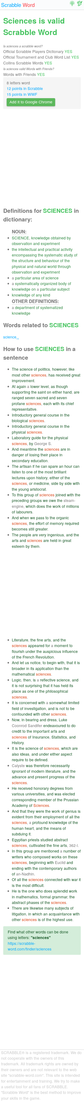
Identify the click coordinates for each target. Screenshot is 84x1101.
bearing (32, 719)
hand (67, 392)
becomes (20, 529)
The (15, 369)
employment (53, 816)
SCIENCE (20, 237)
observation (22, 243)
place (53, 454)
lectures (18, 477)
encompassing (24, 255)
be (72, 708)
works (56, 856)
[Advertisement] (42, 159)
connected (53, 879)
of (75, 255)
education (39, 460)
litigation (19, 914)
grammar (59, 896)
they (31, 811)
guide (36, 437)
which (31, 506)
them (35, 546)
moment (61, 645)
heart (29, 828)
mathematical (23, 674)
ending (17, 868)
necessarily (60, 765)
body (62, 283)
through (64, 266)
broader (18, 668)
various (18, 794)
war (75, 879)
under (30, 651)
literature (53, 771)
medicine (41, 483)
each (47, 403)
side (54, 483)
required (72, 523)
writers (17, 856)
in (61, 415)
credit (16, 731)
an (61, 466)
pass (40, 517)
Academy (20, 805)
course (53, 415)
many (49, 908)
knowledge (40, 237)
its (63, 403)
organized (48, 283)
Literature (20, 640)
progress (56, 776)
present (41, 776)
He (14, 788)
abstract (61, 839)
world (52, 266)
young (23, 489)
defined (41, 759)
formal (45, 896)
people (25, 534)
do (73, 725)
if (33, 466)
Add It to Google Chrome (30, 102)
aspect (66, 754)
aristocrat (38, 489)
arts (15, 540)
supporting (21, 392)
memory (57, 523)
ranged (18, 397)
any (39, 295)
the (14, 249)
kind (46, 295)
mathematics (27, 896)
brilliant (60, 471)
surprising (33, 685)
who (27, 856)
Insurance (40, 737)
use (69, 919)
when (24, 517)
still (31, 529)
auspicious (52, 651)
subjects (62, 908)
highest (59, 919)
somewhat (58, 702)
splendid (60, 891)
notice (35, 662)
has (51, 375)
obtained (58, 237)
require (18, 759)
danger (18, 454)
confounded (22, 714)
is (78, 662)
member (44, 799)
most (16, 375)
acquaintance (60, 914)
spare (53, 466)
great (76, 375)
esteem (18, 546)
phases (33, 902)
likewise (36, 908)
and (36, 243)
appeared (36, 645)
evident (18, 816)
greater (41, 529)
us (27, 662)
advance (19, 776)
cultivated (37, 845)
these (73, 856)
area (36, 277)
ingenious (55, 534)
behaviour (50, 260)
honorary (41, 788)
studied (46, 839)
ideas (24, 754)
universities (35, 794)
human (18, 828)
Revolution (45, 657)
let (22, 662)
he (38, 466)
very (42, 534)
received (63, 375)
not (21, 685)
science (52, 277)
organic (62, 517)
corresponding (24, 799)
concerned (28, 702)
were (40, 811)
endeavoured (54, 725)
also (15, 754)
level (45, 386)
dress (52, 719)
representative (24, 409)
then (27, 680)
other (25, 375)
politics (44, 369)
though (62, 386)
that (70, 662)
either (57, 392)
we (45, 500)
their (44, 454)
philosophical (57, 691)
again (21, 386)
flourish (18, 651)
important (41, 731)
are (76, 392)
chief (70, 403)
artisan (25, 466)
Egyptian (19, 839)
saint (42, 392)
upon (30, 477)
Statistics (59, 737)
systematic (53, 255)
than (58, 668)
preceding (20, 500)
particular (23, 277)
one (29, 471)
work (57, 506)
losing (34, 454)
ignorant (19, 771)
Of (14, 879)
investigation (35, 708)
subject (63, 289)
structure (25, 260)
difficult (38, 885)
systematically (27, 283)
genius (71, 811)
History (18, 742)
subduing (20, 834)
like (72, 369)
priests (33, 839)
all (71, 816)
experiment (50, 243)
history (41, 477)
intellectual (27, 249)
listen (16, 471)
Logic (16, 680)
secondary (21, 460)
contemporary (51, 868)
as (53, 386)
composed (41, 856)
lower (35, 386)
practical (52, 249)
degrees (57, 788)
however (59, 369)
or (31, 483)
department (25, 307)
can (44, 466)
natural (40, 266)
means (56, 828)
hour (68, 466)
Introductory (22, 415)
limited (73, 702)
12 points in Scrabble (25, 88)
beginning (37, 862)
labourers (24, 511)
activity (67, 249)
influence (70, 651)
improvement (23, 380)
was (29, 765)
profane (18, 403)
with (56, 403)
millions (72, 506)
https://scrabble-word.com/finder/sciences (29, 946)
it (75, 662)
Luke (63, 719)
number (69, 851)
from (69, 788)
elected (68, 794)
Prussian (71, 799)
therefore (41, 765)
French (28, 657)
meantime (28, 449)
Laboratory (21, 437)
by (69, 237)
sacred (42, 397)
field (15, 708)
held (53, 540)
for (44, 437)
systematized (51, 307)
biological (20, 420)
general (39, 415)
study (68, 255)
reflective (48, 680)
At (14, 386)
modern (37, 771)
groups (36, 500)
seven (30, 397)
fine (40, 640)
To (14, 494)
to (23, 471)
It (13, 702)
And (15, 449)
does (41, 506)
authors (70, 868)
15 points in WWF (22, 94)
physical (19, 266)
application (44, 668)
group (29, 494)
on (33, 289)
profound (40, 822)
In (13, 851)
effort (40, 523)
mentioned (50, 851)
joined (61, 494)
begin (51, 662)
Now (15, 719)
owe (52, 500)
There (17, 908)
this (20, 494)
